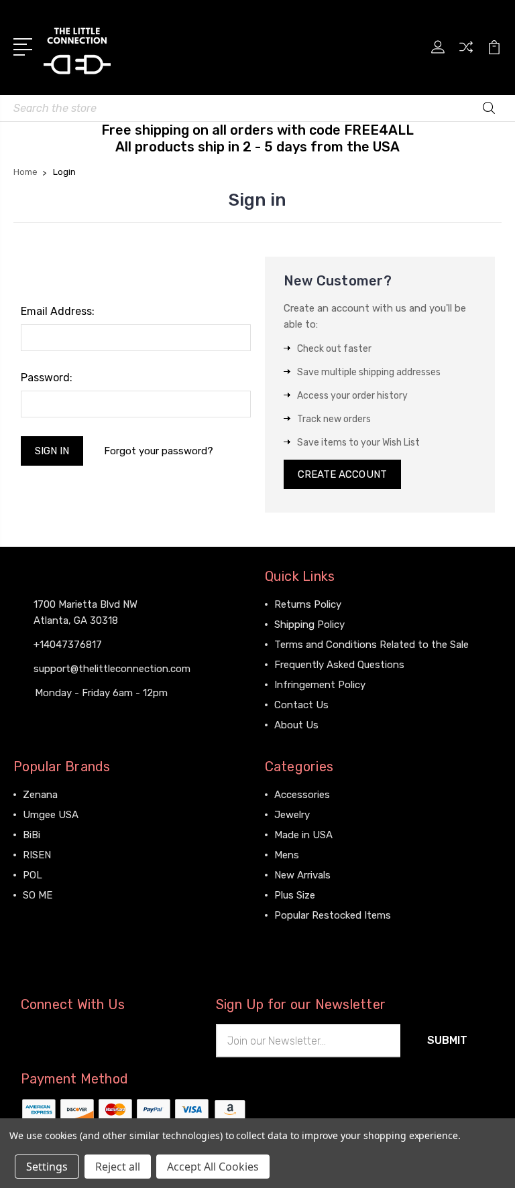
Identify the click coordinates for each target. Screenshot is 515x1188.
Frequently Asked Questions (339, 665)
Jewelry (292, 815)
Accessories (302, 795)
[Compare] (466, 55)
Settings (47, 1166)
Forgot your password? (158, 451)
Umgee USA (50, 815)
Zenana (40, 795)
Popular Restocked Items (332, 915)
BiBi (31, 835)
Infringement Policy (319, 685)
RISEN (37, 855)
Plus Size (294, 895)
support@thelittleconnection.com (112, 669)
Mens (286, 855)
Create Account (342, 474)
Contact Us (301, 705)
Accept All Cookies (213, 1166)
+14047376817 (68, 645)
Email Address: (58, 311)
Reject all (117, 1166)
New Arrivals (302, 875)
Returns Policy (307, 604)
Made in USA (303, 835)
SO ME (37, 895)
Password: (46, 377)
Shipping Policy (309, 624)
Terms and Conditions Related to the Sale (371, 645)
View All (41, 915)
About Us (296, 725)
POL (32, 875)
